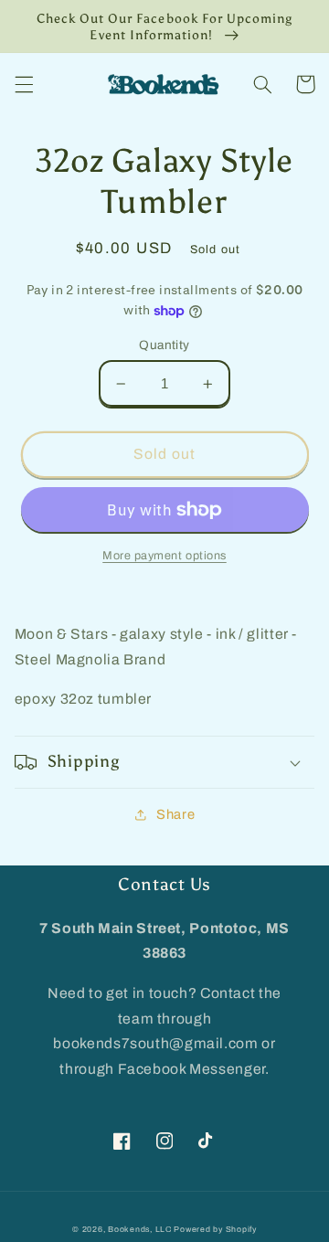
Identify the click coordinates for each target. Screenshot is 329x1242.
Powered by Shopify (215, 1229)
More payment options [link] (164, 555)
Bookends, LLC (140, 1229)
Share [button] (175, 814)
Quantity (164, 345)
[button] (24, 84)
